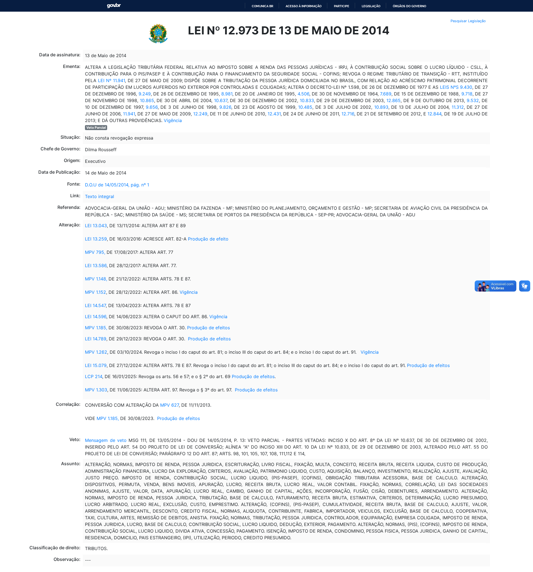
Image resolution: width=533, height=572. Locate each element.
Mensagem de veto (106, 440)
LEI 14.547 (95, 305)
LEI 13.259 (96, 239)
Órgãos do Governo (409, 6)
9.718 (466, 94)
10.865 (147, 100)
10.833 (306, 100)
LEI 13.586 (96, 265)
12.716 (347, 114)
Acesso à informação (303, 6)
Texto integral (99, 196)
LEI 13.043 (96, 225)
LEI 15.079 (96, 365)
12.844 (434, 114)
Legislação (371, 6)
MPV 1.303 (96, 390)
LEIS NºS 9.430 (455, 87)
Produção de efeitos (208, 327)
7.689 (385, 94)
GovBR (114, 5)
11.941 (129, 114)
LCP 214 (93, 376)
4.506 (303, 94)
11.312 (458, 107)
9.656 (151, 107)
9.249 (143, 94)
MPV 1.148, (96, 279)
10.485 (305, 107)
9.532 (472, 100)
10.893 (381, 107)
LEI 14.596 (95, 316)
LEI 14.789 (95, 338)
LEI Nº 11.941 (110, 80)
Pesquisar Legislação (468, 21)
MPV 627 (169, 405)
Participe (341, 6)
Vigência (173, 120)
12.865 (393, 100)
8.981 (226, 94)
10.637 (220, 100)
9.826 (224, 107)
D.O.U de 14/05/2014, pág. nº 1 (117, 185)
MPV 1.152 (95, 292)
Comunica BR (262, 6)
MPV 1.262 (96, 352)
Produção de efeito (208, 239)
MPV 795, (96, 252)
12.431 (273, 114)
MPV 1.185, (96, 327)
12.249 (200, 114)
